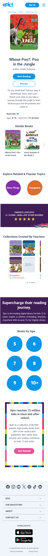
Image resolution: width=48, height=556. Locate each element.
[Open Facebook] (8, 487)
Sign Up (32, 5)
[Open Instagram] (13, 487)
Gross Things (12, 12)
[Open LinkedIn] (40, 487)
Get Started (24, 451)
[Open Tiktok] (35, 487)
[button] (22, 262)
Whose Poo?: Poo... (32, 12)
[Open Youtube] (19, 487)
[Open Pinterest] (29, 487)
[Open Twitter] (24, 487)
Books (21, 12)
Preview (24, 83)
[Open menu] (44, 5)
